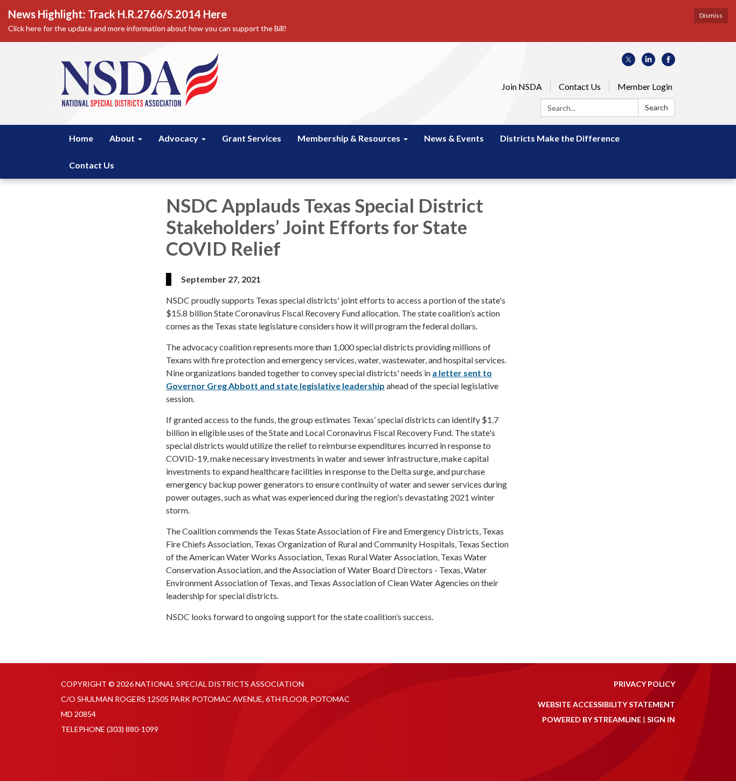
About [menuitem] (122, 138)
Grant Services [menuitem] (251, 138)
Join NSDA (522, 86)
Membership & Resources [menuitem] (348, 138)
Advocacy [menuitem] (178, 138)
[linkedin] (648, 63)
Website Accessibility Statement (606, 704)
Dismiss (711, 15)
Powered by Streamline (591, 719)
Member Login (644, 86)
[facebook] (668, 63)
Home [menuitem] (81, 138)
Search (656, 107)
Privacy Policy (644, 683)
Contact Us (580, 86)
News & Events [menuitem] (454, 138)
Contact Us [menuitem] (91, 165)
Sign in (661, 719)
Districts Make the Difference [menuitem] (560, 138)
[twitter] (628, 63)
